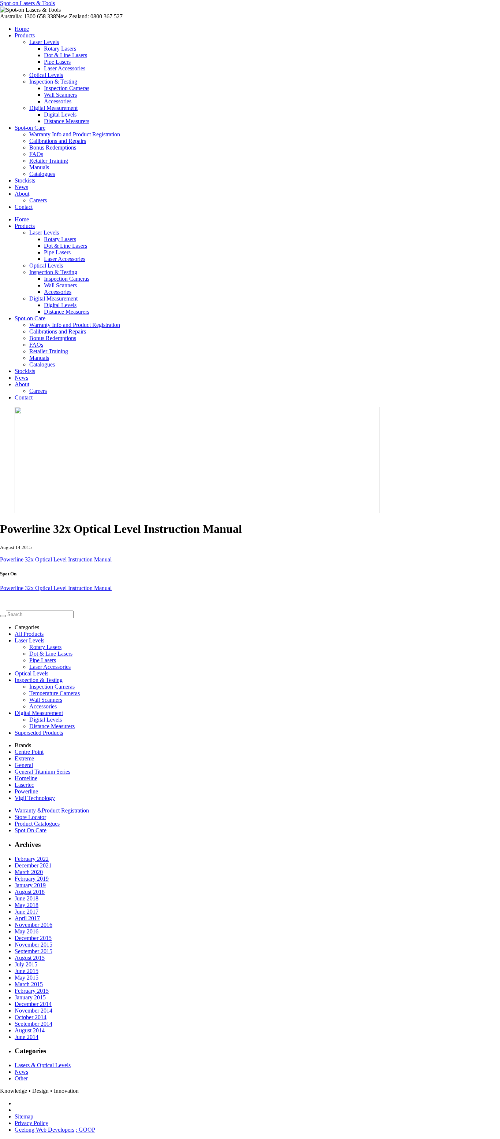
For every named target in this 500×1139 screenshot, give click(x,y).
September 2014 (33, 1024)
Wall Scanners (60, 95)
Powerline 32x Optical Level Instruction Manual (56, 559)
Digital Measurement (53, 108)
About (22, 194)
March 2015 (29, 984)
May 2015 (26, 977)
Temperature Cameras (54, 693)
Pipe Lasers (57, 62)
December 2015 (33, 938)
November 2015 (33, 944)
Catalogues (42, 174)
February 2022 (32, 859)
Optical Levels (46, 75)
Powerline (26, 791)
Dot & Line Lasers (65, 55)
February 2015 (32, 991)
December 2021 (33, 865)
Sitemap (24, 1116)
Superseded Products (39, 733)
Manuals (39, 167)
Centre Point (29, 752)
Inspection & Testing (53, 81)
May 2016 (26, 931)
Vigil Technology (35, 798)
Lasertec (24, 785)
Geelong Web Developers (44, 1130)
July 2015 (26, 964)
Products (25, 35)
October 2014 (30, 1017)
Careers (38, 200)
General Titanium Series (42, 771)
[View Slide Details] (197, 511)
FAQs (36, 154)
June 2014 (26, 1037)
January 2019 (30, 885)
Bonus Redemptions (52, 147)
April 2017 (27, 918)
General (24, 765)
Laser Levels (44, 42)
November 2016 (33, 925)
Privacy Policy (31, 1123)
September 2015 (33, 951)
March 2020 (29, 872)
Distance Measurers (66, 121)
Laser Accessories (64, 68)
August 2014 (30, 1030)
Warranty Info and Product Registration (74, 134)
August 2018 (30, 892)
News (21, 187)
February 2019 (32, 879)
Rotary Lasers (60, 48)
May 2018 (26, 905)
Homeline (26, 778)
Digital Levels (60, 114)
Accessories (57, 101)
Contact (24, 207)
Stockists (25, 180)
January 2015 (30, 997)
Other (21, 1078)
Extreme (24, 758)
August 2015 (30, 958)
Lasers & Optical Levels (43, 1065)
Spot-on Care (30, 128)
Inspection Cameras (66, 88)
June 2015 (26, 971)
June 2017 (26, 911)
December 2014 (33, 1004)
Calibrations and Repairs (57, 141)
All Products (29, 634)
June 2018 (26, 898)
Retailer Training (48, 161)
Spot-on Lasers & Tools (27, 3)
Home (22, 29)
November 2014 (33, 1010)
